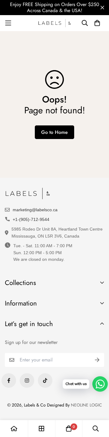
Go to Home (54, 132)
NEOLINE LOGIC (86, 405)
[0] (69, 429)
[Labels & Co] (54, 23)
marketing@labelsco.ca (35, 209)
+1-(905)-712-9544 (31, 219)
